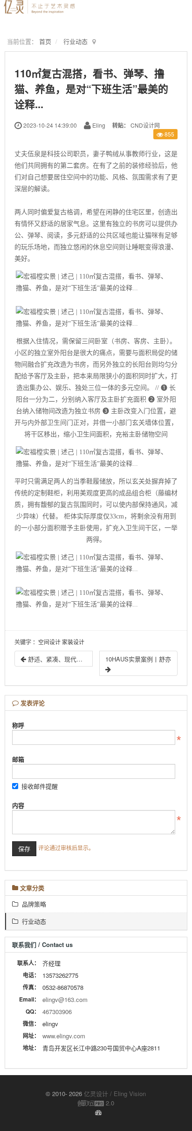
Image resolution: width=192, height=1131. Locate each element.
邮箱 (18, 759)
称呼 (18, 725)
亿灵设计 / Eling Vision (115, 1093)
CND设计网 (145, 125)
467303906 (57, 1011)
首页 (45, 41)
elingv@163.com (65, 999)
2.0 (96, 1103)
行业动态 (75, 41)
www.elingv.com (63, 1035)
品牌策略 (32, 903)
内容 (18, 805)
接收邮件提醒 (39, 786)
